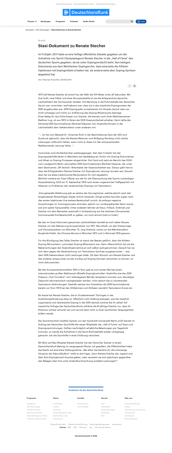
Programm (60, 21)
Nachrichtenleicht (34, 413)
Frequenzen (58, 419)
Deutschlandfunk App (62, 413)
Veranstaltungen (108, 410)
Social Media (82, 407)
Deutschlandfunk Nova (106, 4)
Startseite (30, 30)
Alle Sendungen (42, 30)
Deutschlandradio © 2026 (86, 436)
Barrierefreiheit (131, 419)
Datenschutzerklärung (77, 424)
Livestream (57, 404)
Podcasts (74, 21)
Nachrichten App (60, 416)
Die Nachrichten (34, 410)
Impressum (117, 424)
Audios (56, 407)
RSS (103, 416)
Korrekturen (129, 416)
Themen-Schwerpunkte (36, 419)
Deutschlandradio (64, 4)
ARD (69, 427)
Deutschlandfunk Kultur (84, 4)
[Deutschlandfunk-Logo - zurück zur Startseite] (86, 12)
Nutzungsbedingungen (100, 424)
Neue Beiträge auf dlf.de (37, 416)
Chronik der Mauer (103, 427)
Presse (127, 407)
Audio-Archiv (89, 21)
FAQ (103, 404)
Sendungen (46, 21)
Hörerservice (82, 404)
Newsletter (105, 407)
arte (90, 427)
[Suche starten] (132, 21)
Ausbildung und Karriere (135, 410)
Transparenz (130, 413)
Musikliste (105, 413)
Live (143, 21)
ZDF (75, 427)
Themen (30, 21)
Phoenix (83, 427)
